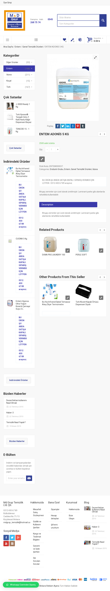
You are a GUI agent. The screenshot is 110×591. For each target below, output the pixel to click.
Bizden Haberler (17, 441)
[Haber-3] (87, 528)
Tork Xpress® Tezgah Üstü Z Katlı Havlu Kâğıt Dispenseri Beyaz (23, 118)
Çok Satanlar (15, 148)
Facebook (57, 126)
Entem (18, 47)
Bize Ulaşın (71, 517)
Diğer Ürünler (12, 62)
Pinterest (77, 126)
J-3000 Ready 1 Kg (23, 105)
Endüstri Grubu (56, 169)
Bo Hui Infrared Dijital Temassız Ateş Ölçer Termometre (23, 172)
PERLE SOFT (81, 255)
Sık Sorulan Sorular (36, 561)
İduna (9, 74)
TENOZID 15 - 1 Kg (22, 130)
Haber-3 (10, 412)
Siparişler (55, 509)
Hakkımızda (74, 509)
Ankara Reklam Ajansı (49, 586)
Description (47, 204)
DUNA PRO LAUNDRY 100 (53, 255)
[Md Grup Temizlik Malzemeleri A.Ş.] (14, 20)
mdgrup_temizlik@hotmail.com (17, 522)
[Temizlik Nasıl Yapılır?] (87, 543)
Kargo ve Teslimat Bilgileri (37, 537)
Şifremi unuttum (55, 526)
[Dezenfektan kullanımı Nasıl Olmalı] (87, 508)
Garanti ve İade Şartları (36, 549)
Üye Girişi (7, 2)
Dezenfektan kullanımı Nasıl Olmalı (16, 401)
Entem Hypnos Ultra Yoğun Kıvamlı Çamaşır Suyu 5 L (23, 305)
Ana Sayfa (8, 47)
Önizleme (56, 243)
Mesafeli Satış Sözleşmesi (38, 512)
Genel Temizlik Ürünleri (32, 47)
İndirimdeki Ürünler (18, 380)
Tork (8, 87)
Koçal (8, 81)
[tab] (68, 204)
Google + (72, 126)
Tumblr (82, 126)
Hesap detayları (55, 517)
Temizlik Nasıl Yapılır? (16, 422)
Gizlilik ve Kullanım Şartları (37, 524)
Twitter (62, 126)
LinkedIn (67, 126)
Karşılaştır (42, 159)
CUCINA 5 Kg (21, 239)
